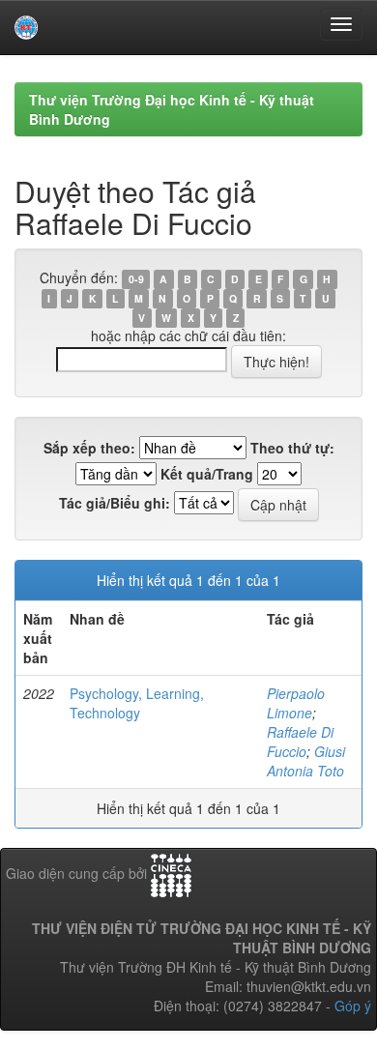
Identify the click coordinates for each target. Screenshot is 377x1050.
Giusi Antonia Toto (306, 761)
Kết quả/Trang (206, 473)
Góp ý (352, 1005)
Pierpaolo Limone (296, 703)
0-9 (136, 279)
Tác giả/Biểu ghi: (114, 502)
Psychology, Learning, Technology (137, 703)
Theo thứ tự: (292, 447)
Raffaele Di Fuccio (300, 741)
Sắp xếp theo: (89, 447)
